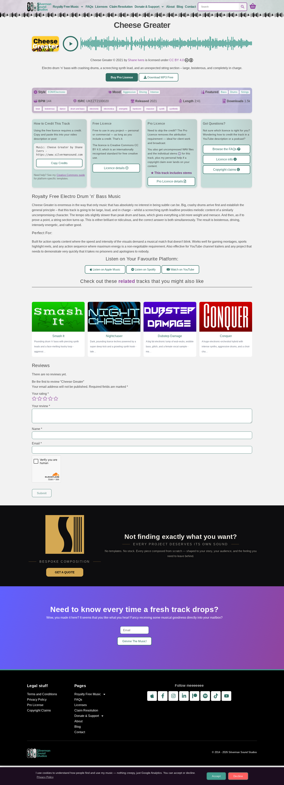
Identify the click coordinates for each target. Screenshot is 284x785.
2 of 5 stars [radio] (39, 398)
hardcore (137, 109)
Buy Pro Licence (122, 77)
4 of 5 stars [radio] (50, 398)
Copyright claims (225, 169)
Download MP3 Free (160, 77)
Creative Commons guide (71, 175)
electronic (94, 109)
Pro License (35, 705)
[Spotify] (205, 696)
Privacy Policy (37, 699)
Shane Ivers (136, 60)
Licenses (101, 6)
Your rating (40, 393)
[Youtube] (226, 696)
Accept (216, 776)
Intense (154, 92)
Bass (224, 92)
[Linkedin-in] (184, 696)
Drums (233, 92)
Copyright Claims (39, 710)
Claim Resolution (121, 6)
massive (150, 109)
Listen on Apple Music (106, 269)
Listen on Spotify (145, 269)
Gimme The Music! (134, 641)
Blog (180, 6)
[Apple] (152, 696)
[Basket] (252, 6)
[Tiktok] (216, 696)
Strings (245, 92)
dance (62, 109)
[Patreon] (194, 696)
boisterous (50, 109)
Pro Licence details (170, 181)
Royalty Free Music (66, 6)
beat (38, 109)
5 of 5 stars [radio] (56, 398)
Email (37, 443)
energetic (123, 109)
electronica (109, 109)
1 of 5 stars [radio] (34, 398)
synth (161, 109)
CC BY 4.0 (177, 60)
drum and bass (78, 109)
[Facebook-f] (163, 696)
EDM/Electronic (56, 92)
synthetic (173, 109)
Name (37, 429)
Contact (190, 6)
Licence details (114, 168)
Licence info (225, 159)
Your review (41, 406)
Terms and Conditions (42, 694)
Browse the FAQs (225, 149)
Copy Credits (59, 163)
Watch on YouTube (182, 269)
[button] (70, 43)
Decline (238, 776)
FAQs (89, 6)
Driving (143, 92)
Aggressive (129, 92)
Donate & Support (147, 6)
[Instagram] (173, 696)
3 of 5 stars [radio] (45, 398)
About (170, 6)
